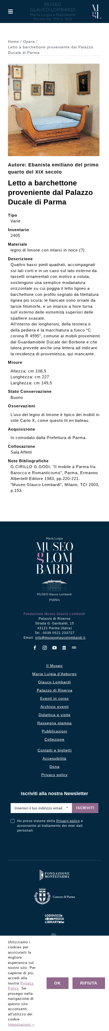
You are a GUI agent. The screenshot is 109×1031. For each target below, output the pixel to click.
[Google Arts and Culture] (64, 648)
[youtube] (54, 648)
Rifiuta (88, 983)
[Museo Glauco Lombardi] (96, 6)
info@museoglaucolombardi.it (60, 638)
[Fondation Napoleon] (54, 934)
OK (57, 983)
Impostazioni (20, 1025)
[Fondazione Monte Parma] (54, 870)
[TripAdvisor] (74, 647)
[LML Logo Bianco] (54, 913)
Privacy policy (68, 821)
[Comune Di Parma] (54, 889)
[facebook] (35, 648)
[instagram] (45, 648)
